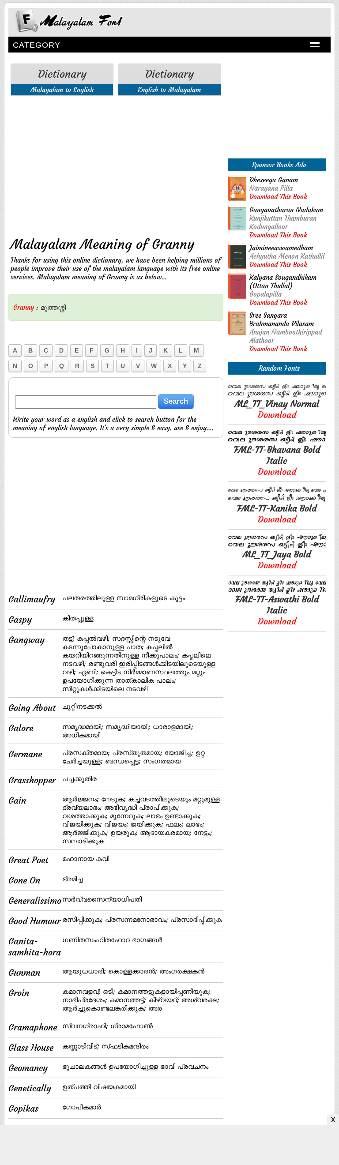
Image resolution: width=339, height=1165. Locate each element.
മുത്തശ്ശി (53, 307)
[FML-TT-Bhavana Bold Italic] (277, 441)
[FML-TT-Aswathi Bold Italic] (277, 591)
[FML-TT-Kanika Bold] (277, 500)
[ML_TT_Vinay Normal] (277, 395)
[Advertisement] (115, 164)
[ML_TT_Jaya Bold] (277, 546)
